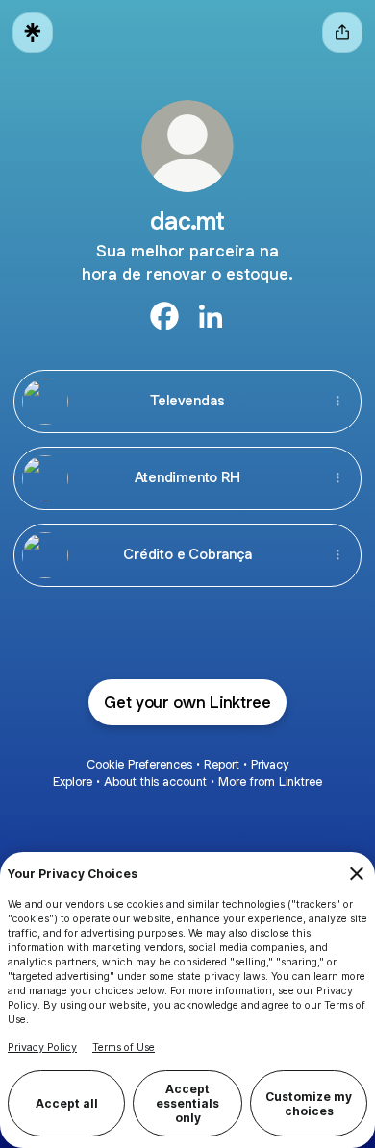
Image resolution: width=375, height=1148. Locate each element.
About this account (155, 781)
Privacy (269, 764)
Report (221, 764)
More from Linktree (270, 781)
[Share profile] (342, 32)
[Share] (337, 401)
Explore (72, 781)
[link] (164, 316)
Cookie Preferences (139, 764)
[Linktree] (32, 32)
